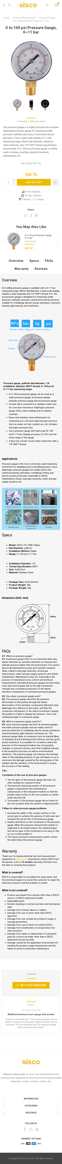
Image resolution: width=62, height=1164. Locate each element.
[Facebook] (24, 1129)
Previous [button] (5, 241)
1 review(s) (22, 121)
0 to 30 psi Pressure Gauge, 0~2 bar (38, 236)
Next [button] (57, 241)
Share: (31, 209)
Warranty (21, 269)
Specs (34, 261)
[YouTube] (31, 1129)
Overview (16, 261)
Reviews (41, 269)
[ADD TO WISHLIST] (55, 182)
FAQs (49, 261)
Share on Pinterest (36, 215)
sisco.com (19, 1074)
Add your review (37, 121)
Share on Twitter (26, 215)
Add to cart (34, 182)
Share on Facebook (31, 215)
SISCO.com (21, 859)
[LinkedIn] (37, 1129)
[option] (31, 241)
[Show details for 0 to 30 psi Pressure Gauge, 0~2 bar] (14, 241)
